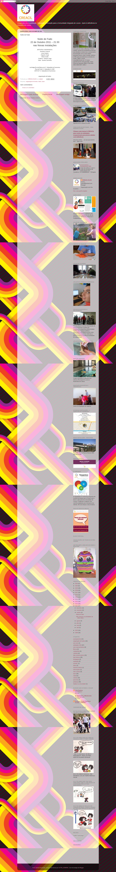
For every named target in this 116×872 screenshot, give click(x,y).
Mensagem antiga (62, 94)
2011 (76, 606)
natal (74, 675)
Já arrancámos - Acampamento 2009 (85, 165)
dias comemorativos (78, 655)
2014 (76, 599)
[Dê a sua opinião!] (49, 79)
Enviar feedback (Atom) (33, 98)
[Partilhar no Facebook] (52, 79)
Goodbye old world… (80, 697)
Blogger (82, 867)
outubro (79, 612)
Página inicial (47, 94)
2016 (76, 594)
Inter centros (76, 671)
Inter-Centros (79, 690)
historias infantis (77, 667)
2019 (76, 588)
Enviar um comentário (28, 87)
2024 (76, 583)
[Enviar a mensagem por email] (47, 79)
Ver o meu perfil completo (80, 191)
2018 (76, 590)
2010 (76, 630)
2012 (76, 603)
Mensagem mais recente (29, 94)
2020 (76, 585)
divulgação (76, 659)
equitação (76, 661)
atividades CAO (77, 645)
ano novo (75, 643)
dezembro (79, 608)
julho (78, 623)
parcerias (75, 679)
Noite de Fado (80, 614)
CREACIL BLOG (87, 180)
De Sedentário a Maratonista (83, 695)
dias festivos (76, 657)
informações (76, 669)
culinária (75, 653)
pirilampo (75, 681)
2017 (76, 592)
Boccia (75, 649)
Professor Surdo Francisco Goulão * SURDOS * (83, 702)
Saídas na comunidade (79, 684)
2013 (76, 601)
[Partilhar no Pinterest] (53, 79)
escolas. (75, 663)
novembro (79, 610)
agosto (79, 620)
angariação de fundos (32, 81)
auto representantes (78, 647)
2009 (76, 632)
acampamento (77, 639)
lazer (43, 81)
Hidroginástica (78, 691)
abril (78, 627)
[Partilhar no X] (50, 79)
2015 (76, 597)
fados (39, 81)
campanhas (76, 651)
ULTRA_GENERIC (63, 867)
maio (78, 625)
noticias (75, 677)
